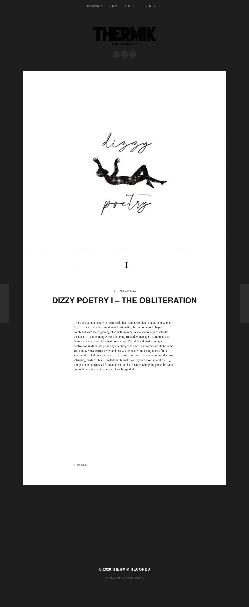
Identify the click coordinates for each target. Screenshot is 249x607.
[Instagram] (116, 54)
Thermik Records (131, 569)
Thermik (93, 6)
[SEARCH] (164, 6)
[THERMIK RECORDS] (124, 35)
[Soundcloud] (124, 54)
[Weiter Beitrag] (244, 303)
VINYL (114, 6)
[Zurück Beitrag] (4, 303)
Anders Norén (132, 578)
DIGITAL (130, 6)
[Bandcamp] (132, 54)
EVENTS (149, 6)
